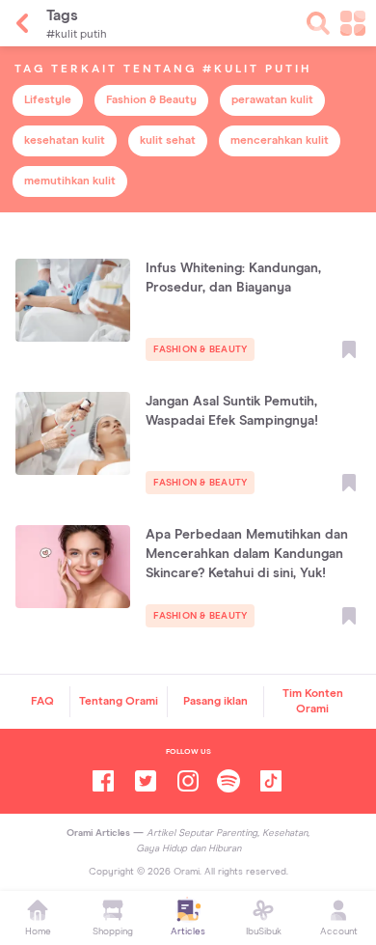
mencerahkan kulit (279, 141)
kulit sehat (168, 141)
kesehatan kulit (64, 141)
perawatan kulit (272, 100)
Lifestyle (47, 100)
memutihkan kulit (70, 181)
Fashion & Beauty (151, 100)
